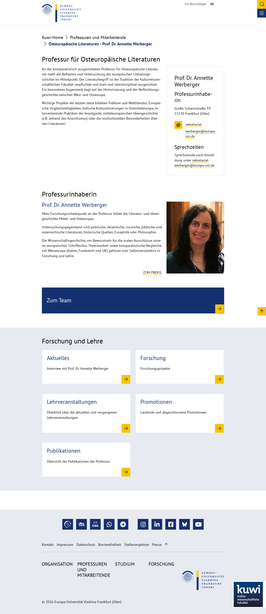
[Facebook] (170, 524)
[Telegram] (123, 524)
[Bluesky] (184, 524)
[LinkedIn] (156, 524)
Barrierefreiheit (109, 544)
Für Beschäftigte (195, 4)
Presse (157, 544)
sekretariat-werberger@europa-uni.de (194, 163)
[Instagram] (143, 524)
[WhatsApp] (109, 524)
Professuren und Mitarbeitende (98, 37)
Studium (125, 564)
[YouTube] (198, 524)
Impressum (65, 544)
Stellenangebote (136, 544)
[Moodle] (81, 524)
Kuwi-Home (52, 37)
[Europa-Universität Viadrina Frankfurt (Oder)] (61, 13)
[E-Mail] (95, 524)
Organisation (57, 564)
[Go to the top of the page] (166, 544)
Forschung (161, 564)
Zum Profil (152, 272)
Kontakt (48, 544)
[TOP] (262, 311)
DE (212, 4)
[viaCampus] (67, 524)
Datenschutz (86, 544)
